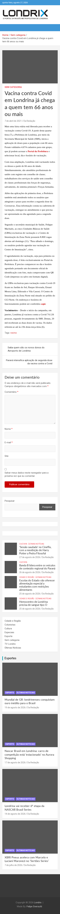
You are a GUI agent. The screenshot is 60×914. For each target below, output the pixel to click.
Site (6, 456)
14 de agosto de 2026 (15, 814)
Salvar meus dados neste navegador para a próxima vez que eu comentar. (26, 474)
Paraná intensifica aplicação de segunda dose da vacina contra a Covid (29, 362)
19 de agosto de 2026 (15, 707)
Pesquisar (10, 500)
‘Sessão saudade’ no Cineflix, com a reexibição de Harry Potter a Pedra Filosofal (35, 550)
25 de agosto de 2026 (29, 593)
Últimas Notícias (36, 544)
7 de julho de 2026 (13, 865)
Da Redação (29, 121)
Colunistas (10, 624)
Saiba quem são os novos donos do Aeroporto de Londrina (26, 349)
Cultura (23, 544)
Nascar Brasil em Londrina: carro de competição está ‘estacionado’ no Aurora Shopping (29, 755)
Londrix (37, 902)
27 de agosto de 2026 (29, 557)
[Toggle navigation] (6, 27)
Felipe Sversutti (34, 906)
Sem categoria (13, 87)
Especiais (9, 632)
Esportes (10, 658)
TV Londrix (10, 644)
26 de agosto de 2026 (29, 572)
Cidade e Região (26, 577)
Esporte (8, 636)
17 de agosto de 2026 (15, 762)
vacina (13, 333)
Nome (8, 429)
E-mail (9, 442)
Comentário (11, 392)
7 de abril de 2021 (13, 121)
